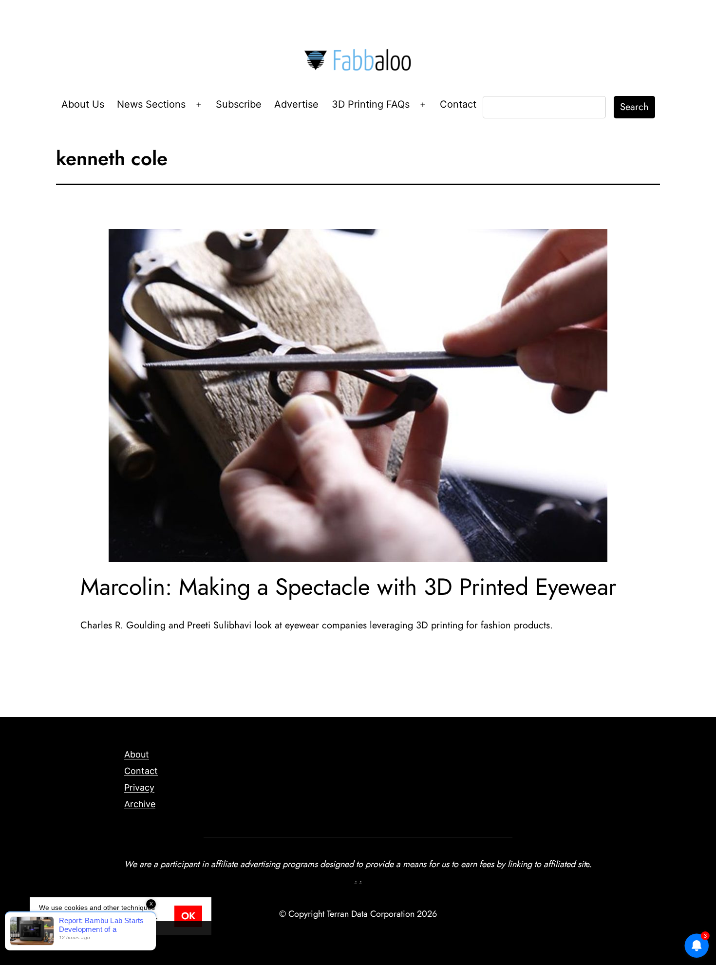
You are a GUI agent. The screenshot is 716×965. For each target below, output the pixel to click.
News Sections (151, 104)
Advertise (296, 104)
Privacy (139, 787)
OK (188, 916)
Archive (139, 804)
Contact (458, 104)
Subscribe (239, 104)
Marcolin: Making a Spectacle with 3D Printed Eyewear (348, 587)
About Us (82, 104)
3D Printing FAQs (371, 104)
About (136, 754)
